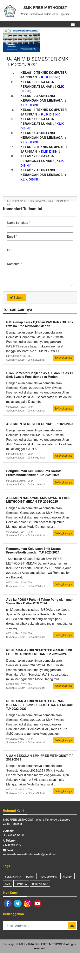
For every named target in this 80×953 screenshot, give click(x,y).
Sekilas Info (13, 876)
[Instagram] (28, 903)
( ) (49, 77)
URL (10, 250)
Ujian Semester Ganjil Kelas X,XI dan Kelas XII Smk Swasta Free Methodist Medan (39, 375)
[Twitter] (18, 903)
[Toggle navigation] (72, 24)
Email (12, 236)
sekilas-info (40, 883)
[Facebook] (8, 903)
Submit (18, 297)
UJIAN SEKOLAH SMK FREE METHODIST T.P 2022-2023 (40, 757)
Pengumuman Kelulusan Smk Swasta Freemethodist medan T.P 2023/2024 (34, 550)
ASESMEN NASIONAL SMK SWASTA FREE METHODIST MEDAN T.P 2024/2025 (38, 499)
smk (7, 883)
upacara (21, 883)
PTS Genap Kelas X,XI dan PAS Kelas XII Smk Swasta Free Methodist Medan (39, 324)
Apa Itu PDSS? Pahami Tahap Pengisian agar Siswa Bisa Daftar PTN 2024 (39, 601)
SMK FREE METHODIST (49, 944)
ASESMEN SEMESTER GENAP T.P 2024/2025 (39, 424)
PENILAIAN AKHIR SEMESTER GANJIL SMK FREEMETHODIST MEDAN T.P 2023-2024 (39, 652)
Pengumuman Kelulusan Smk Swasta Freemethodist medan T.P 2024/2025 (34, 473)
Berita (30, 876)
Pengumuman (48, 876)
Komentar (14, 264)
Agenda (67, 876)
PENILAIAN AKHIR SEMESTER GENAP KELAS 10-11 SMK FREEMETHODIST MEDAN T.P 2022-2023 (40, 705)
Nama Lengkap (18, 222)
